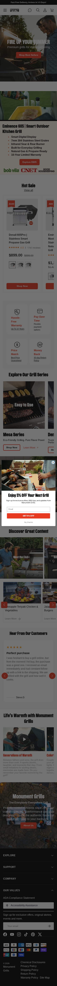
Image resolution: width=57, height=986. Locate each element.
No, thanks (28, 522)
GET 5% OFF (28, 516)
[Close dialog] (53, 462)
